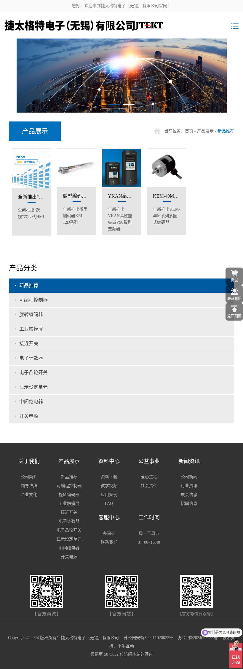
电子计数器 (31, 358)
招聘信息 (189, 503)
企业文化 (29, 494)
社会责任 (149, 486)
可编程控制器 (33, 300)
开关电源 (28, 416)
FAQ (109, 503)
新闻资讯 (189, 461)
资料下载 (109, 477)
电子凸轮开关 (33, 372)
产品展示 (205, 131)
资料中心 (109, 461)
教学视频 (109, 486)
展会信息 (189, 494)
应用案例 (109, 494)
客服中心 (109, 518)
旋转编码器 (31, 314)
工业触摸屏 (31, 329)
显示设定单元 (33, 387)
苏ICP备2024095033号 (198, 638)
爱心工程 (149, 477)
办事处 (109, 533)
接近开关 (28, 343)
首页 (189, 131)
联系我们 (109, 542)
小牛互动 (125, 646)
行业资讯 (189, 486)
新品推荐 (28, 285)
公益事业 (149, 461)
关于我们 (29, 461)
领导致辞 (29, 486)
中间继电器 (31, 401)
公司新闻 (189, 477)
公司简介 (29, 477)
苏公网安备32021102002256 (148, 638)
